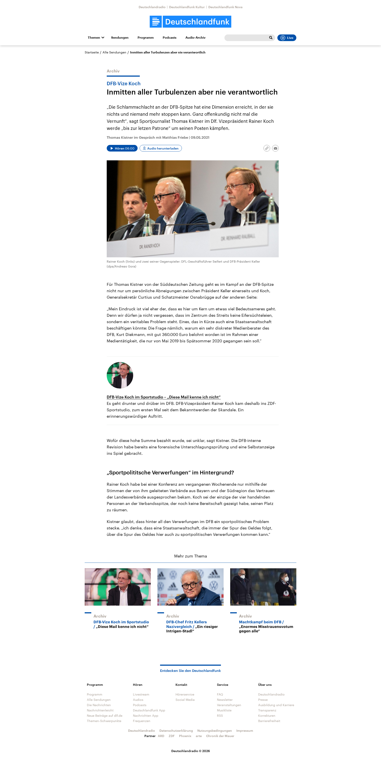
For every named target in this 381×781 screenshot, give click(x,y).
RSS (220, 715)
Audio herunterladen (163, 148)
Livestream (141, 694)
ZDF (172, 736)
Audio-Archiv (195, 37)
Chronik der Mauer (220, 736)
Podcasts (169, 37)
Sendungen (120, 37)
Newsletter (225, 699)
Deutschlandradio (152, 7)
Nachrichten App (145, 715)
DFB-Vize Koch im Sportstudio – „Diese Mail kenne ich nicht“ (164, 396)
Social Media (185, 699)
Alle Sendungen (114, 52)
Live (290, 37)
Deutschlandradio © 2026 (190, 751)
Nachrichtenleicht (100, 710)
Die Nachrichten (99, 705)
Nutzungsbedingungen (214, 730)
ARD (161, 736)
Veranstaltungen (229, 705)
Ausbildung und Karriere (276, 705)
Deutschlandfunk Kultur (187, 7)
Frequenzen (141, 721)
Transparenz (267, 710)
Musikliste (224, 710)
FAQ (220, 694)
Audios (138, 699)
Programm (146, 37)
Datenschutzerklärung (176, 730)
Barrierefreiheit (269, 721)
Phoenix (185, 736)
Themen (94, 37)
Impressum (244, 730)
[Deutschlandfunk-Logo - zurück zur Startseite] (190, 22)
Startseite (92, 52)
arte (199, 736)
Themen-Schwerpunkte (104, 721)
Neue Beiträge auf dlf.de (104, 715)
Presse (263, 699)
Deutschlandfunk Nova (225, 7)
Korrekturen (266, 715)
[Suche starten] (270, 37)
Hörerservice (185, 694)
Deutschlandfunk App (149, 710)
